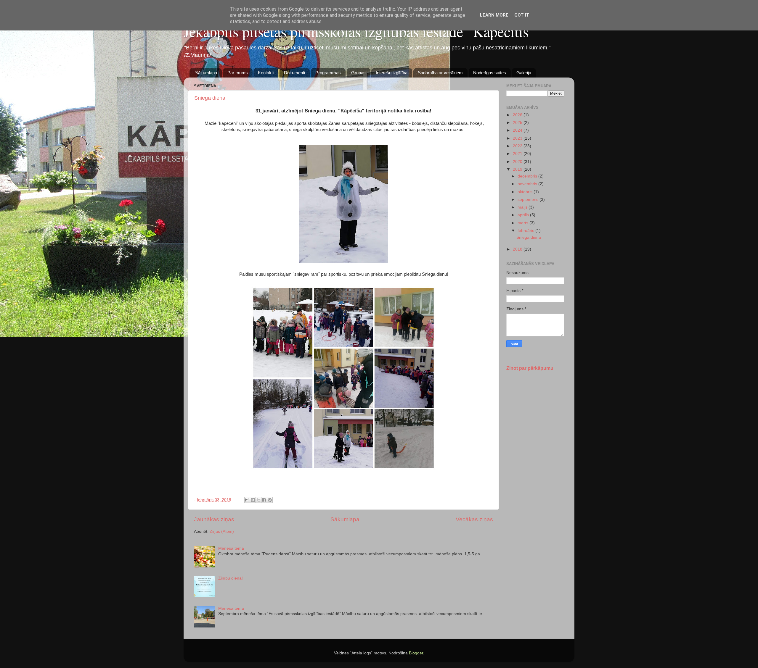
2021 (518, 153)
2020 (518, 161)
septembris (528, 199)
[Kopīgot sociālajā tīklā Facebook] (264, 500)
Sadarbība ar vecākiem (440, 72)
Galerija (523, 72)
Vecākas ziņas (474, 519)
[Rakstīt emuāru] (253, 500)
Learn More (494, 15)
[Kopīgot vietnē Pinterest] (270, 500)
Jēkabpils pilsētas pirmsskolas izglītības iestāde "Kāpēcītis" (359, 31)
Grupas (358, 72)
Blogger (416, 653)
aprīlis (524, 215)
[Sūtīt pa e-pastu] (247, 500)
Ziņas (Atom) (222, 531)
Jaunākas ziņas (214, 519)
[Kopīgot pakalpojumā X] (258, 500)
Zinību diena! (230, 578)
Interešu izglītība (391, 72)
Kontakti (266, 72)
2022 (518, 146)
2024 (518, 130)
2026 (518, 115)
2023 (518, 138)
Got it (521, 15)
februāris (526, 230)
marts (523, 223)
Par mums (237, 72)
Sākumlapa (206, 72)
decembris (528, 176)
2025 (518, 122)
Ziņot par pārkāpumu (529, 368)
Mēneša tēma (231, 548)
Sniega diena (209, 98)
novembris (528, 184)
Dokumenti (294, 72)
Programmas (328, 72)
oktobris (526, 192)
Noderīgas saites (489, 72)
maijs (523, 207)
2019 (518, 169)
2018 (518, 249)
